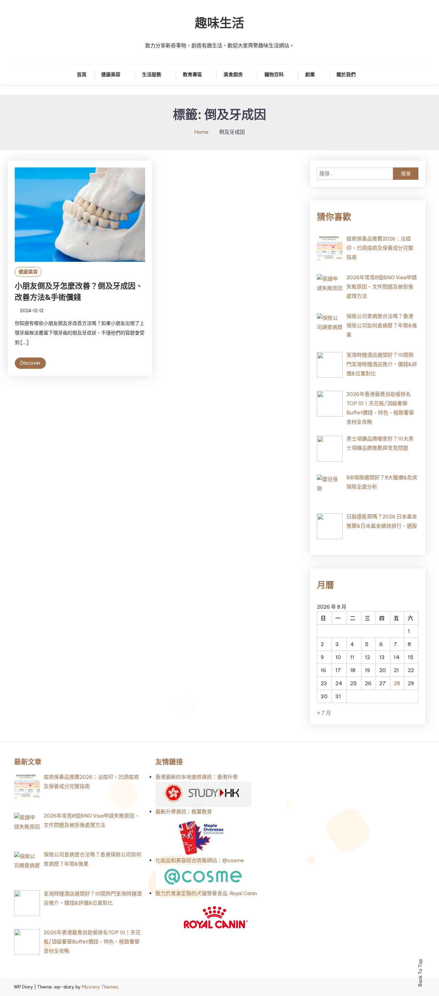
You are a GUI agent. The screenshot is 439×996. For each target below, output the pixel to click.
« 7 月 (324, 713)
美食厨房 (233, 74)
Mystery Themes (100, 986)
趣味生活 (219, 23)
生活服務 (151, 74)
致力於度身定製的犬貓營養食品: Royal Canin (206, 893)
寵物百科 (274, 74)
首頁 (81, 74)
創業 (310, 74)
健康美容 (110, 74)
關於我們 (346, 74)
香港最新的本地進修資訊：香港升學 (196, 777)
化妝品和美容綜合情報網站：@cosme (199, 860)
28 (397, 683)
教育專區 (192, 74)
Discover (30, 363)
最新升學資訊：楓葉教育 (183, 811)
